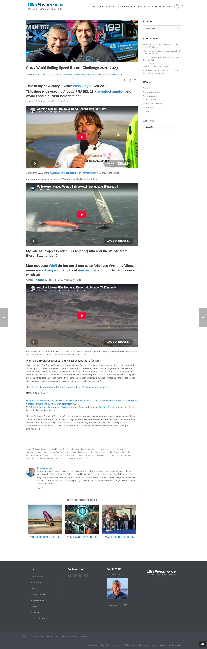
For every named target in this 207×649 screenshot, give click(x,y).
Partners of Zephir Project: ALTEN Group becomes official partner (161, 71)
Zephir (119, 74)
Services (111, 6)
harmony (38, 452)
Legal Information (40, 618)
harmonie (30, 452)
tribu (33, 458)
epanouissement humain (120, 449)
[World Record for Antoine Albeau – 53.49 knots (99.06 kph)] (45, 519)
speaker (91, 455)
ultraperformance (59, 458)
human (46, 452)
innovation (73, 452)
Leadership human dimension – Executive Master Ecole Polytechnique (161, 65)
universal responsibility (77, 458)
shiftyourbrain (81, 455)
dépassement (92, 449)
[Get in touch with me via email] (39, 488)
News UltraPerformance (106, 74)
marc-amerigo (115, 452)
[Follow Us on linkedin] (75, 575)
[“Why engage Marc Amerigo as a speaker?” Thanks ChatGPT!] (82, 519)
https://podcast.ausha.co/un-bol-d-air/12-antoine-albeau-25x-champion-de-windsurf (67, 387)
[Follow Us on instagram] (80, 575)
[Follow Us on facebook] (69, 575)
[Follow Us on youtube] (86, 575)
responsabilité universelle (48, 455)
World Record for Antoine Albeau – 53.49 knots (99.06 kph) (46, 537)
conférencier (57, 449)
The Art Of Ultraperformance (107, 455)
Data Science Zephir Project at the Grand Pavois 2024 (120, 537)
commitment (45, 449)
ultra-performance (44, 458)
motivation (126, 452)
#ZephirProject (126, 6)
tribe (28, 458)
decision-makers (79, 449)
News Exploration (89, 74)
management (102, 452)
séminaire (71, 455)
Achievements (145, 6)
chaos (37, 449)
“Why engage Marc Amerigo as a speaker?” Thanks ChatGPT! (83, 537)
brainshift (30, 449)
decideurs (67, 449)
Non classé (148, 107)
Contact (168, 6)
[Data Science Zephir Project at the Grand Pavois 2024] (119, 519)
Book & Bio (98, 6)
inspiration (82, 452)
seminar (63, 455)
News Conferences (151, 92)
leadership (92, 452)
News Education (75, 74)
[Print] (125, 80)
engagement (104, 449)
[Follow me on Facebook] (43, 488)
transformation (126, 455)
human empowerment (59, 452)
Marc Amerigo (34, 74)
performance (31, 455)
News (158, 6)
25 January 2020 (54, 74)
